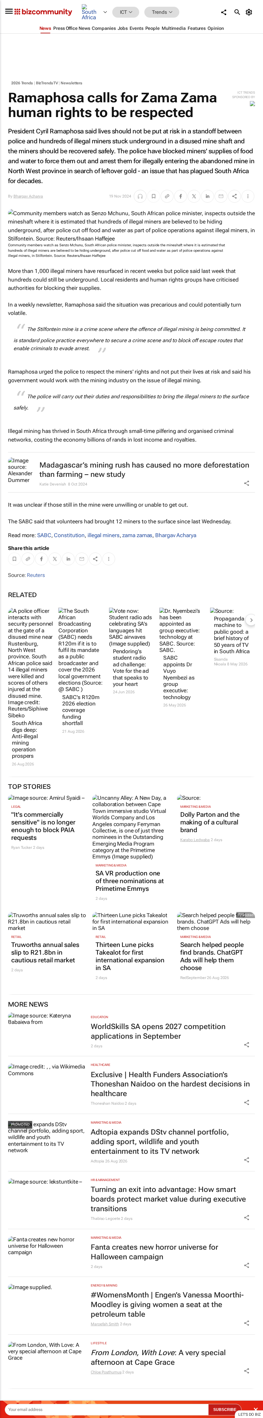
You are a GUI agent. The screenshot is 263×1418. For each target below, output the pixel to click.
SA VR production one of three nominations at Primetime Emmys (130, 880)
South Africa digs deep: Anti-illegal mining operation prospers (27, 739)
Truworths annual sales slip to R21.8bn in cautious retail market (45, 952)
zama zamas (137, 535)
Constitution (69, 535)
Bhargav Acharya (28, 196)
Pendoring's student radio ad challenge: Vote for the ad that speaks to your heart (131, 667)
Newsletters (71, 83)
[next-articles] (251, 620)
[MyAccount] (250, 12)
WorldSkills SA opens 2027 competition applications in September (158, 1031)
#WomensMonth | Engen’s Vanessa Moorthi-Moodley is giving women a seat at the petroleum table (167, 1305)
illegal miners (104, 535)
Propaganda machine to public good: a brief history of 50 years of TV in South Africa (232, 634)
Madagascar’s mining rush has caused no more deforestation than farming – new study (144, 470)
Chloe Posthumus (106, 1372)
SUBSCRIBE (224, 1409)
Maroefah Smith (105, 1324)
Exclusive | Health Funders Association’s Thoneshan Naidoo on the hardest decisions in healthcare (170, 1084)
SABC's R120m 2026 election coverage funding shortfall (80, 710)
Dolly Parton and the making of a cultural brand (210, 822)
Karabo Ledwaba (195, 840)
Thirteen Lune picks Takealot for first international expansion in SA (130, 956)
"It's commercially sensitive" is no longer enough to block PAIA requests (43, 826)
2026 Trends (22, 83)
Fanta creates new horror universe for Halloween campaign (154, 1252)
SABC (44, 535)
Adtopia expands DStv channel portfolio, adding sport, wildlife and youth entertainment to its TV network (160, 1142)
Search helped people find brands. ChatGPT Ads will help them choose (212, 956)
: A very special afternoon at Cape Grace (158, 1357)
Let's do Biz (249, 1414)
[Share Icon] (246, 1045)
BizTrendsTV (47, 83)
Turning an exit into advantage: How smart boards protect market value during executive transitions (168, 1199)
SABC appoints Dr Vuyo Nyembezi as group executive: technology (179, 677)
